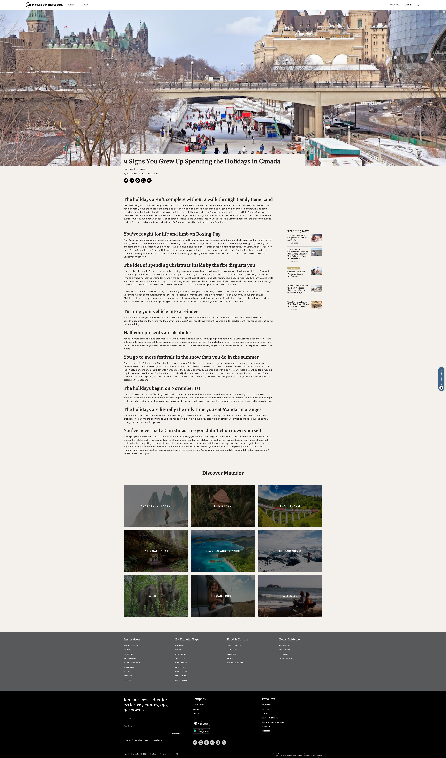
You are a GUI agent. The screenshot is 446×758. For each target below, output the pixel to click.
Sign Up (246, 388)
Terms (226, 395)
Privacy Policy (237, 395)
